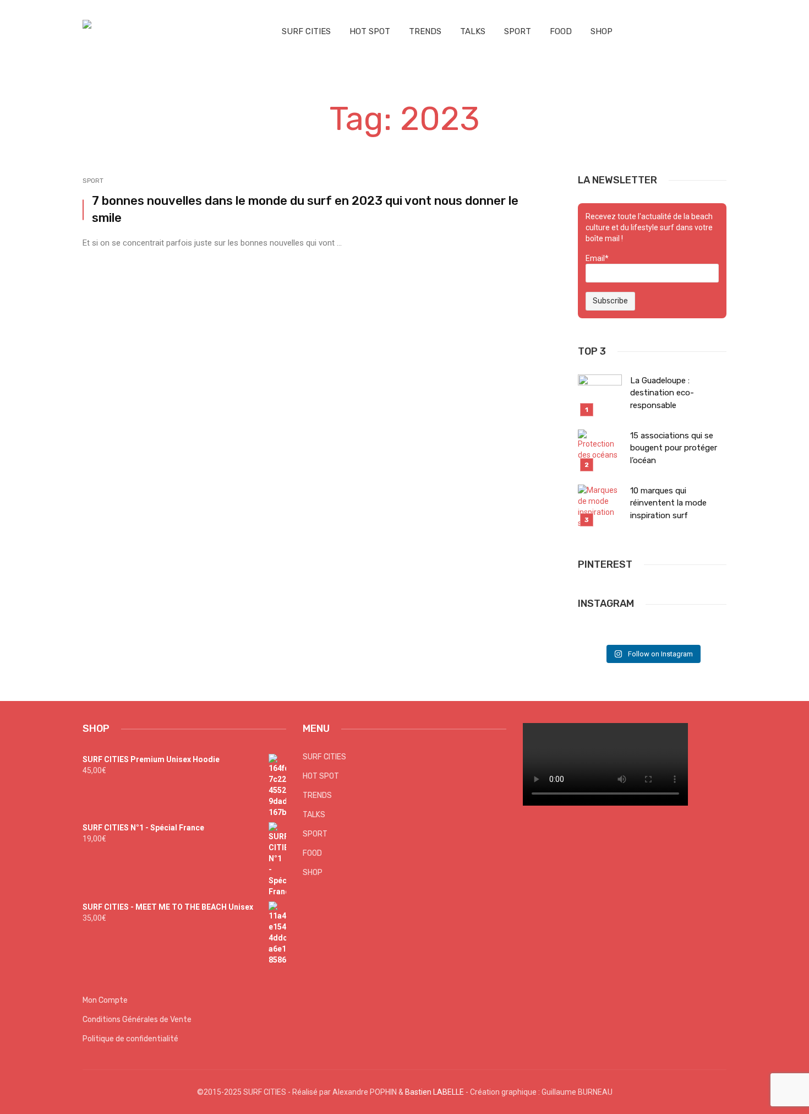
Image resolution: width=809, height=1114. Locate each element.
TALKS (472, 31)
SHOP (602, 31)
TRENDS (425, 31)
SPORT (517, 31)
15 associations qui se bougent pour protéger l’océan (673, 448)
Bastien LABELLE (434, 1092)
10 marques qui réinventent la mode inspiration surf (668, 503)
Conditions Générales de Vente (137, 1019)
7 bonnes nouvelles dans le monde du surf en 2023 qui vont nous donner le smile (305, 209)
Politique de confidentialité (130, 1039)
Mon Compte (105, 1000)
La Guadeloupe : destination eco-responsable (662, 393)
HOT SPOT (369, 31)
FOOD (561, 31)
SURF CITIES (306, 31)
